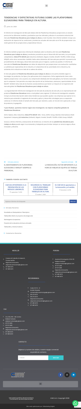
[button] (46, 5)
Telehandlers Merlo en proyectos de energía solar (18, 216)
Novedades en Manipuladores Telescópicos (16, 212)
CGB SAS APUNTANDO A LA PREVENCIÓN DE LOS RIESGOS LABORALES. (15, 187)
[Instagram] (67, 374)
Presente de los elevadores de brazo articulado (17, 223)
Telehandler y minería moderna (13, 227)
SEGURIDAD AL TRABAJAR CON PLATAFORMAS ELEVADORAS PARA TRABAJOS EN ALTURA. (40, 188)
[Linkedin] (73, 374)
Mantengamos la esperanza (12, 219)
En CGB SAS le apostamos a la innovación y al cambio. (65, 186)
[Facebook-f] (60, 374)
